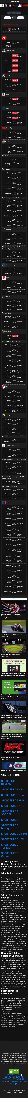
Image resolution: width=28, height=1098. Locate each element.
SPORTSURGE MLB (12, 800)
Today (14, 18)
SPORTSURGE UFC (12, 839)
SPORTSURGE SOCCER (9, 813)
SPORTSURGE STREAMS (9, 783)
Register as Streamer (14, 13)
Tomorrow (21, 18)
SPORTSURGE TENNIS (9, 846)
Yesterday (7, 18)
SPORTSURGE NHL (12, 805)
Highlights (15, 55)
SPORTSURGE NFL (12, 789)
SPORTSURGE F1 (11, 819)
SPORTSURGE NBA (12, 794)
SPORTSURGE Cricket (9, 855)
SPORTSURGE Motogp (9, 827)
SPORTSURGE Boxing (14, 833)
